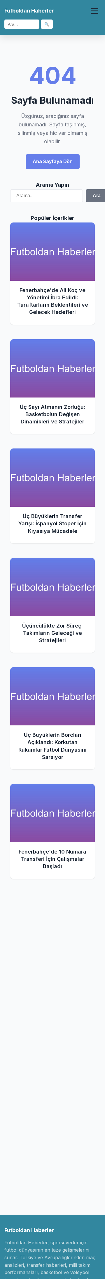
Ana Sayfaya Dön (53, 161)
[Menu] (95, 11)
